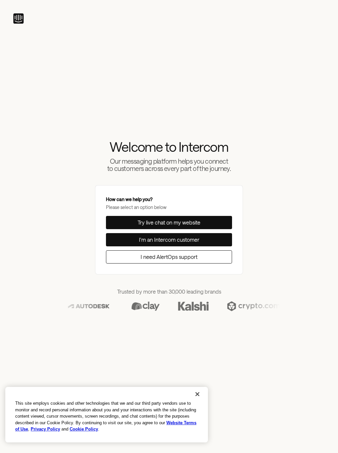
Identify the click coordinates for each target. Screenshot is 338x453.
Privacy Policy (45, 429)
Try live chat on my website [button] (169, 222)
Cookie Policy (84, 429)
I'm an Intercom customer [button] (169, 239)
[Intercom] (18, 18)
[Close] (197, 394)
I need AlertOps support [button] (169, 257)
